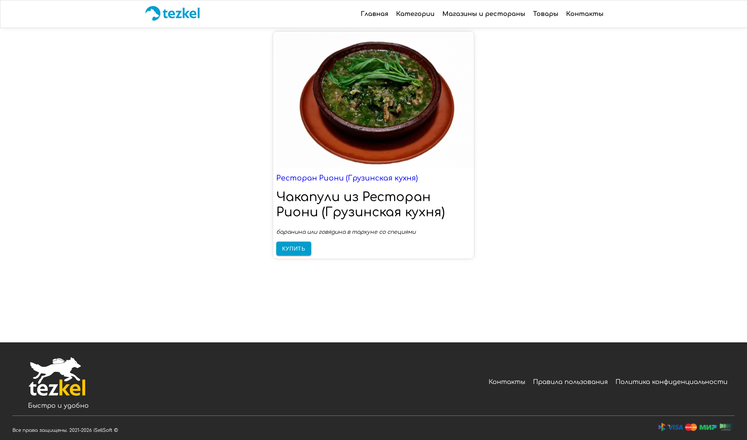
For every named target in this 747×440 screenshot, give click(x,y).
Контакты (507, 382)
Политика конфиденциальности (671, 382)
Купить (293, 248)
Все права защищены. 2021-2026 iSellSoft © (65, 430)
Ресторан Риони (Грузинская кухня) (347, 178)
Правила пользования (570, 382)
